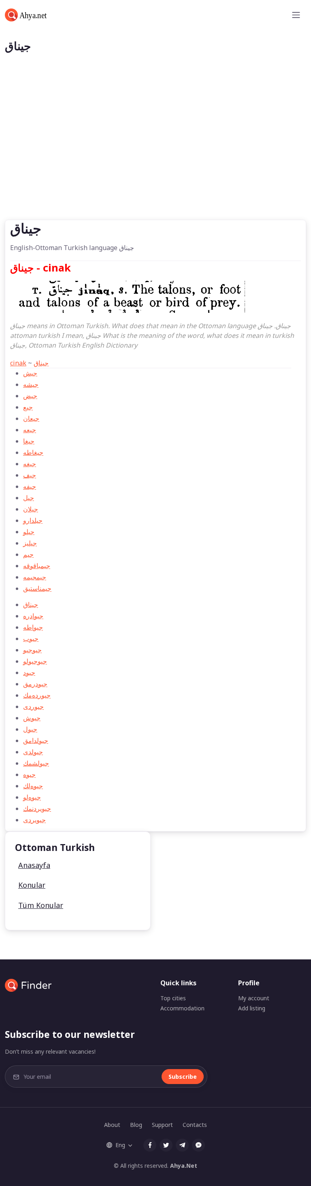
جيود (29, 672)
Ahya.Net (183, 1165)
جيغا (28, 441)
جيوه (29, 774)
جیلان (30, 509)
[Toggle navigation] (296, 14)
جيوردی (33, 706)
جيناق (41, 363)
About (112, 1125)
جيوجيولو (35, 661)
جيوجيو (32, 649)
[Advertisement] (155, 159)
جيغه (29, 463)
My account (253, 998)
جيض (30, 395)
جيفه (29, 486)
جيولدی (33, 751)
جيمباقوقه (36, 565)
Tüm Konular (40, 905)
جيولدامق (35, 740)
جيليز (30, 543)
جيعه (29, 429)
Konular (31, 885)
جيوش (31, 717)
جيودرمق (35, 683)
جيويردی (34, 819)
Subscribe (182, 1076)
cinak (18, 363)
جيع (28, 407)
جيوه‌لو (32, 797)
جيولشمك (36, 763)
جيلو (28, 531)
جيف (29, 475)
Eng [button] (120, 1145)
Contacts (195, 1125)
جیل (28, 497)
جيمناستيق (37, 588)
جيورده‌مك (37, 695)
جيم (28, 554)
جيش (30, 373)
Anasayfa (34, 865)
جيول (30, 729)
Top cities (173, 998)
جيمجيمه (34, 577)
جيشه (30, 384)
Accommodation (182, 1008)
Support (162, 1125)
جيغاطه (33, 452)
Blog (136, 1125)
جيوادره (33, 615)
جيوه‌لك (33, 785)
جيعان (31, 418)
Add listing (251, 1008)
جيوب (30, 638)
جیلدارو (33, 520)
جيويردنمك (37, 808)
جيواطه (33, 627)
